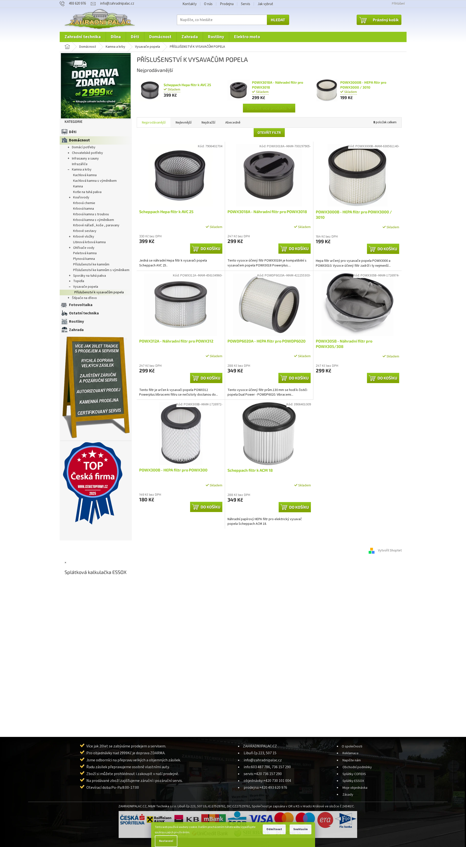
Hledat (278, 19)
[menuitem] (83, 37)
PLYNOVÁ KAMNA (84, 258)
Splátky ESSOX (353, 780)
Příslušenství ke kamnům (91, 264)
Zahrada (76, 329)
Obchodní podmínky (357, 767)
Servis (245, 4)
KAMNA (78, 186)
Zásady (347, 794)
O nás (208, 4)
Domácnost (79, 140)
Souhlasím (300, 829)
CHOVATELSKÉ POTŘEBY (87, 152)
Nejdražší (208, 122)
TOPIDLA (78, 281)
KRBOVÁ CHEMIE (84, 203)
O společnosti (352, 746)
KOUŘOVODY (81, 197)
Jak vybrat (265, 4)
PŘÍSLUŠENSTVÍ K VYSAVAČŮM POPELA (99, 292)
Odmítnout (274, 829)
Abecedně (232, 122)
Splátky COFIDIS (354, 774)
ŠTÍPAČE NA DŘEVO (84, 298)
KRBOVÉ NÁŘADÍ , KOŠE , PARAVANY (96, 225)
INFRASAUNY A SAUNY (85, 158)
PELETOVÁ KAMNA (85, 253)
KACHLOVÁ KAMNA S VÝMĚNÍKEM (95, 180)
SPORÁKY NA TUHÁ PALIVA (89, 275)
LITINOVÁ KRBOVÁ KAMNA (89, 242)
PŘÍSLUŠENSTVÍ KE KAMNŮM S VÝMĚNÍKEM (101, 270)
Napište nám (351, 760)
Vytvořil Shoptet (390, 550)
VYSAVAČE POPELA (85, 286)
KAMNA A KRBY (81, 169)
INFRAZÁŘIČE (80, 164)
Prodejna (227, 4)
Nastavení (166, 841)
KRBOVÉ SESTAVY (84, 231)
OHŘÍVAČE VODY (83, 247)
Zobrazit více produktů (266, 108)
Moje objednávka (354, 787)
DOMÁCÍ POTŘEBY (83, 147)
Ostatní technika (84, 313)
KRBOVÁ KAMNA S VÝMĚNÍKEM (93, 219)
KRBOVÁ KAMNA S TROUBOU (91, 214)
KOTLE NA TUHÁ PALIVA (87, 192)
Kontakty (189, 4)
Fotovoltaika (80, 305)
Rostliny (76, 321)
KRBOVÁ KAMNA (83, 208)
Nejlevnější (184, 122)
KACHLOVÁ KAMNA (85, 175)
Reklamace (350, 753)
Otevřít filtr (269, 132)
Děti (72, 132)
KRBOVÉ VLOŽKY (83, 236)
